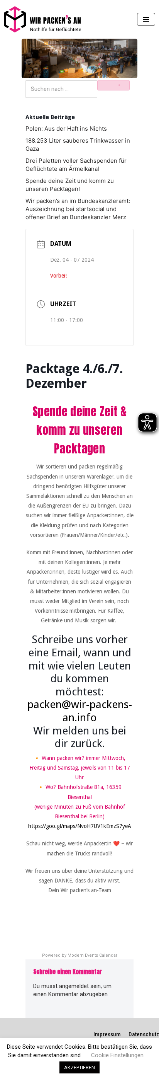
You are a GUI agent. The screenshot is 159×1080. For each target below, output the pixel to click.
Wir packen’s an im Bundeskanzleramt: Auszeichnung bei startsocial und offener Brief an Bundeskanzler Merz (77, 209)
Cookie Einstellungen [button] (117, 1055)
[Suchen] (113, 85)
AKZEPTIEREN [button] (79, 1067)
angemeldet (74, 986)
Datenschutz (144, 1034)
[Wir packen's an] (42, 19)
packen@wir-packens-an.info (79, 711)
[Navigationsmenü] (146, 19)
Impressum (107, 1034)
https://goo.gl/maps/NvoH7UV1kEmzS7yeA (79, 826)
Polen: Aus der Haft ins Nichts (66, 128)
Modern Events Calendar (92, 955)
